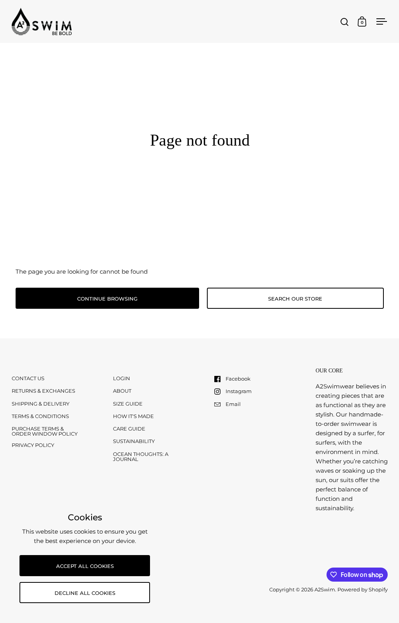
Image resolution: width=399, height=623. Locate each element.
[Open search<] (345, 22)
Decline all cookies (85, 593)
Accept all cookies (85, 566)
